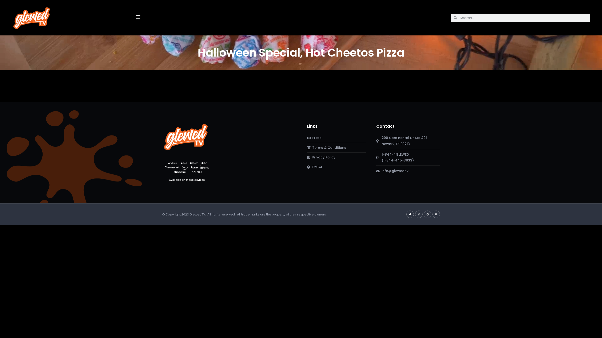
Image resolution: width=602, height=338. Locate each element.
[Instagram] (427, 214)
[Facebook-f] (419, 214)
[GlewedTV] (185, 136)
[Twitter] (410, 214)
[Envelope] (436, 214)
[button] (138, 16)
